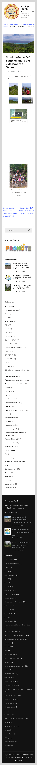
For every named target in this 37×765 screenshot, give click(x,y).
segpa (7, 465)
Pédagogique (9, 446)
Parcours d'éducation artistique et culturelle (18, 689)
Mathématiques (10, 417)
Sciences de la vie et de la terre (15, 461)
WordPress (18, 760)
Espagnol (8, 387)
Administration (9, 306)
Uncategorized (9, 484)
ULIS (6, 480)
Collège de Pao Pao (25, 9)
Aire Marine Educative (12, 310)
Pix (6, 454)
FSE (6, 395)
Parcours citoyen (10, 429)
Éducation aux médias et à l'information (17, 370)
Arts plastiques (10, 321)
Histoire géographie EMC (13, 402)
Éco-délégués (9, 366)
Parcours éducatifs (11, 439)
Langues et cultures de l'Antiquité (15, 410)
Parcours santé (10, 443)
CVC (6, 362)
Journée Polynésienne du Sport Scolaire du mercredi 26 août (22, 277)
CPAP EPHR (9, 355)
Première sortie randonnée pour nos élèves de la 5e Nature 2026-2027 (22, 287)
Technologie (9, 476)
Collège (7, 351)
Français (7, 391)
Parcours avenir (10, 425)
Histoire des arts (10, 399)
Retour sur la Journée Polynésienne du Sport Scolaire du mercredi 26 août (21, 266)
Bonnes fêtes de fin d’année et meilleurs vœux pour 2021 (26, 210)
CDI (6, 329)
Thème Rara (20, 757)
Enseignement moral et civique (14, 384)
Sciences (8, 458)
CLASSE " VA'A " (10, 340)
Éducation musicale (11, 376)
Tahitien (7, 473)
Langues (7, 406)
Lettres (7, 414)
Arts (6, 317)
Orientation (8, 421)
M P (21, 71)
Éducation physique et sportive (14, 380)
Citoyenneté (9, 336)
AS (6, 325)
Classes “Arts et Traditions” (13, 347)
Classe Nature (9, 344)
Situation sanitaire (10, 469)
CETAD (7, 332)
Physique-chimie (10, 450)
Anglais (7, 314)
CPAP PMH (8, 359)
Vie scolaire (8, 488)
